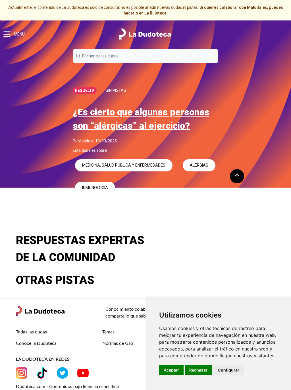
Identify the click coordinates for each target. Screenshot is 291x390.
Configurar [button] (228, 370)
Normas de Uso (117, 343)
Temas (108, 332)
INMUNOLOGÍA (95, 187)
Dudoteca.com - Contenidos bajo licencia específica (67, 386)
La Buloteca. (156, 13)
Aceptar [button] (171, 370)
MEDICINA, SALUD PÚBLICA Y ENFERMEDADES (123, 165)
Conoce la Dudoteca (36, 343)
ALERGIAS (199, 165)
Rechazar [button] (198, 370)
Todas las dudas (31, 332)
